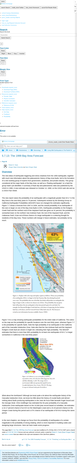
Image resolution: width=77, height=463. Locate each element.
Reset (3, 50)
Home (10, 150)
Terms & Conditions (43, 458)
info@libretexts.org (22, 460)
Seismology (37, 150)
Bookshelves (23, 150)
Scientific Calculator (9, 100)
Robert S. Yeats (13, 165)
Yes (22, 445)
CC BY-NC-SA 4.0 (12, 432)
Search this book (5, 32)
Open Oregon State (31, 167)
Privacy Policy (32, 458)
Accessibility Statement (56, 458)
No (29, 445)
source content (8, 434)
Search (5, 146)
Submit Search (5, 38)
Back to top (5, 439)
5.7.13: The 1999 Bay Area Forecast (23, 430)
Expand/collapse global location (74, 150)
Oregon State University (16, 167)
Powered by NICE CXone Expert (28, 452)
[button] (7, 114)
